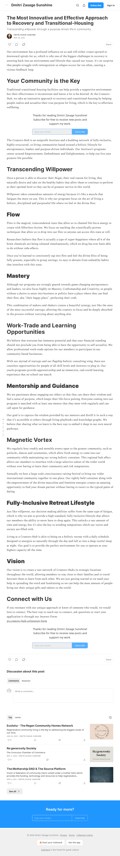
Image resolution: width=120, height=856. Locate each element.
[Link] (2, 80)
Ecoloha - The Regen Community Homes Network (40, 725)
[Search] (77, 5)
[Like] (10, 44)
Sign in (111, 5)
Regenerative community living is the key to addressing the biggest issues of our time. (45, 731)
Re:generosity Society (21, 748)
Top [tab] (10, 717)
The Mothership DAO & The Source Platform (36, 769)
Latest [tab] (18, 717)
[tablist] (19, 681)
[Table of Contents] (3, 428)
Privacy (63, 835)
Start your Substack (52, 842)
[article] (60, 733)
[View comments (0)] (17, 44)
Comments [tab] (13, 681)
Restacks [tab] (26, 681)
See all (12, 791)
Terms (72, 835)
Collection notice (85, 835)
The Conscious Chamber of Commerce (26, 752)
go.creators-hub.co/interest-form (27, 621)
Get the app (74, 842)
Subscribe (95, 5)
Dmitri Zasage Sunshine (25, 35)
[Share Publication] (84, 5)
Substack (45, 849)
